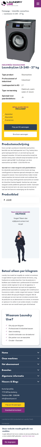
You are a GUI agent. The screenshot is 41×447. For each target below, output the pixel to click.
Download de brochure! (13, 410)
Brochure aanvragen (20, 134)
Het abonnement (10, 364)
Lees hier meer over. (28, 436)
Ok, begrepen (10, 442)
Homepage (5, 423)
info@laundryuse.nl (9, 399)
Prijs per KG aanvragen (20, 127)
